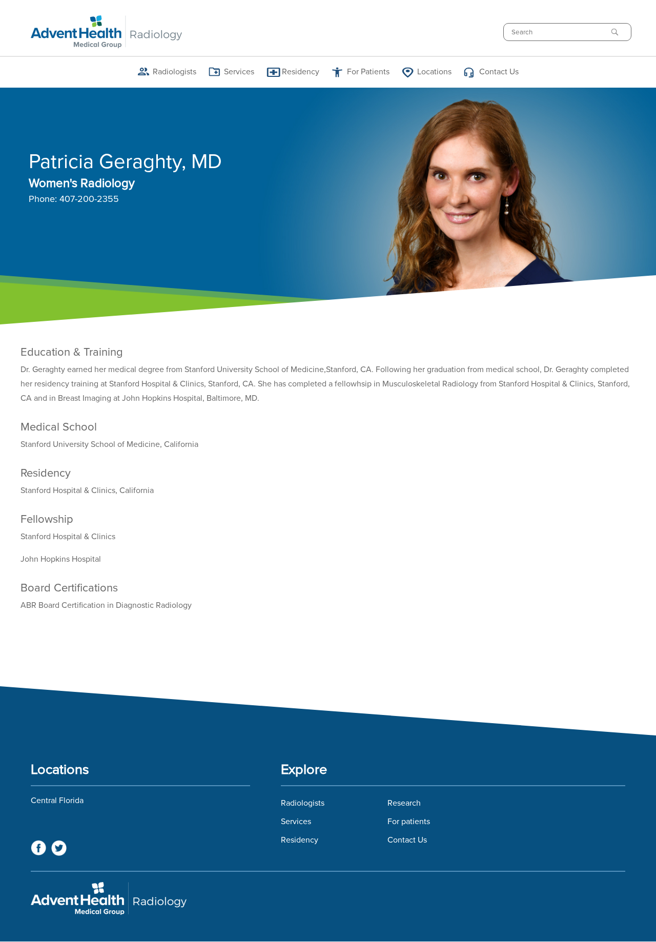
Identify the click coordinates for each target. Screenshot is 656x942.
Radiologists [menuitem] (174, 72)
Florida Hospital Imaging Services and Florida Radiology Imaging (328, 898)
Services (296, 821)
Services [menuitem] (239, 72)
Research (404, 803)
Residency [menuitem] (300, 72)
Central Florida (57, 800)
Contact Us (407, 840)
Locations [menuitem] (434, 72)
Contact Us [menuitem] (499, 72)
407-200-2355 (89, 199)
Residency (299, 840)
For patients (408, 821)
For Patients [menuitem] (368, 72)
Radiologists (302, 803)
